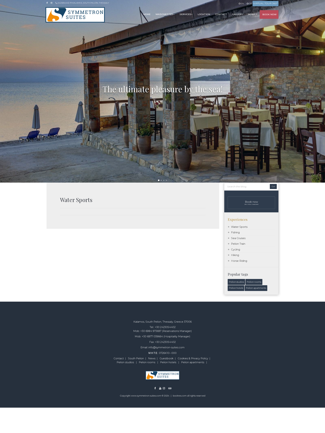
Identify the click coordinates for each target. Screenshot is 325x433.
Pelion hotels (236, 288)
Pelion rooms (254, 281)
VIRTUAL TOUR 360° (265, 3)
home (146, 14)
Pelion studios (236, 281)
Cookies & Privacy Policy (193, 358)
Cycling (235, 249)
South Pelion (136, 358)
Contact (119, 358)
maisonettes (164, 14)
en (242, 3)
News (151, 358)
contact (221, 14)
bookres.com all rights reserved (189, 395)
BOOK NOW (269, 14)
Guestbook (167, 358)
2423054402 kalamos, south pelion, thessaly (83, 3)
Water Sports (239, 226)
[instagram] (53, 2)
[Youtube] (158, 388)
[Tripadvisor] (167, 388)
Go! (273, 186)
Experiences (237, 219)
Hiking (235, 255)
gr (250, 3)
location (204, 14)
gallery (237, 14)
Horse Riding (239, 260)
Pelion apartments (256, 288)
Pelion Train (238, 243)
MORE (252, 14)
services (185, 14)
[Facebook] (48, 2)
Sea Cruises (238, 238)
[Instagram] (164, 388)
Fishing (235, 232)
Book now (251, 202)
